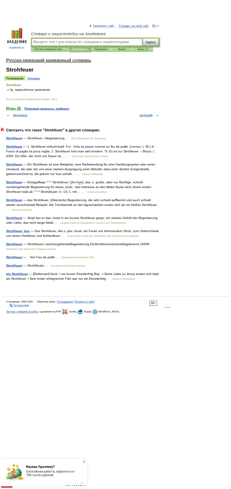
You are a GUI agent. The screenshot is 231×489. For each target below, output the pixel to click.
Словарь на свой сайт (134, 26)
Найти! (151, 42)
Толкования (79, 49)
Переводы (101, 49)
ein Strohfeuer (17, 274)
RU (154, 26)
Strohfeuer (14, 138)
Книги (122, 49)
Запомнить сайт (103, 26)
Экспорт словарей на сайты (22, 311)
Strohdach (20, 115)
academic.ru (16, 47)
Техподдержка (65, 301)
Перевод (33, 78)
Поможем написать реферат (46, 108)
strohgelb (146, 115)
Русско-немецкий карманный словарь (49, 49)
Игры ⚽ (142, 49)
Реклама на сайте (84, 301)
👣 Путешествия (19, 305)
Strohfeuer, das (18, 231)
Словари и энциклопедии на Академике (68, 34)
